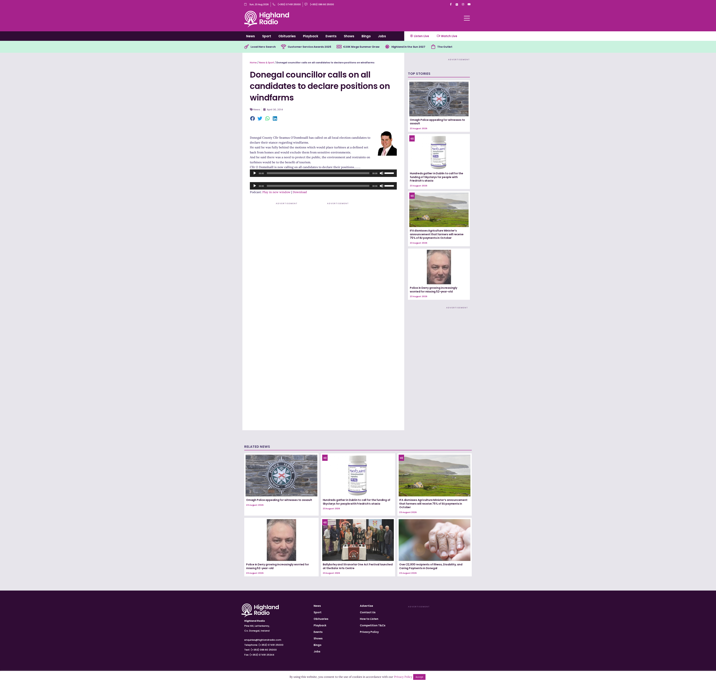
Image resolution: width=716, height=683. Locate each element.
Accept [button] (419, 677)
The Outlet (444, 47)
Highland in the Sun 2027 (408, 47)
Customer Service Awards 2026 (309, 47)
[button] (252, 119)
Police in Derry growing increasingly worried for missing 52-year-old (433, 289)
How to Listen (369, 619)
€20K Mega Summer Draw (361, 47)
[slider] (389, 172)
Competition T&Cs (372, 625)
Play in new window (276, 192)
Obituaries (287, 36)
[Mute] (381, 173)
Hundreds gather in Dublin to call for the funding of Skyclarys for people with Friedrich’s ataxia (436, 176)
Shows (349, 36)
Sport (266, 36)
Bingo (366, 36)
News (250, 36)
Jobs (382, 36)
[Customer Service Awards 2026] (283, 47)
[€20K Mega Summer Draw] (339, 47)
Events (331, 36)
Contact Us (368, 612)
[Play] (255, 173)
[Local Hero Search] (246, 47)
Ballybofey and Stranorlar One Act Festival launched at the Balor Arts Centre (358, 566)
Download (300, 192)
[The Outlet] (433, 47)
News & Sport (266, 62)
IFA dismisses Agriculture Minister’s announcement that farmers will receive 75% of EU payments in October (436, 234)
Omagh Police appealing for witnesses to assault (437, 121)
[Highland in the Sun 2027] (387, 47)
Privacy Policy (369, 632)
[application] (323, 173)
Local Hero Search (263, 47)
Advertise (366, 606)
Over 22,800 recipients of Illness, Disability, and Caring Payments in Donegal (430, 566)
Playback (310, 36)
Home (253, 62)
